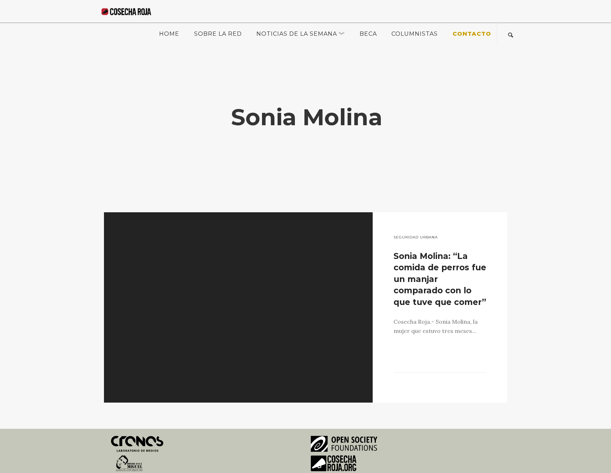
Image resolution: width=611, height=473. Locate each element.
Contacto (472, 33)
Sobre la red (218, 33)
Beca (368, 33)
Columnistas (414, 33)
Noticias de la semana (296, 33)
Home (169, 33)
